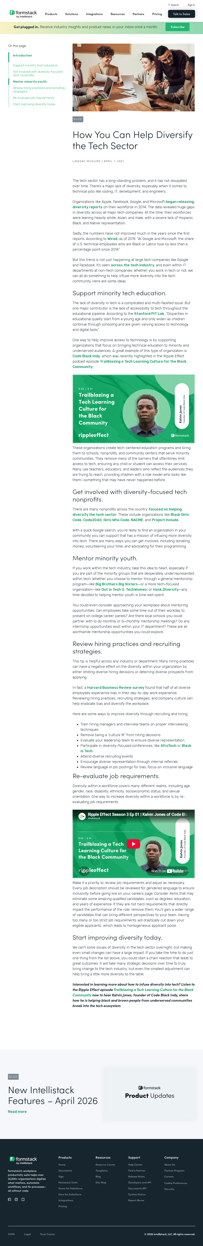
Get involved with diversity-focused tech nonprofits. (37, 73)
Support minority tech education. (36, 65)
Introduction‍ (22, 55)
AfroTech (168, 745)
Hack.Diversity (166, 589)
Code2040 (92, 520)
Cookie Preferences (175, 1183)
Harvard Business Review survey (115, 687)
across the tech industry (132, 265)
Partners (138, 14)
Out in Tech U (113, 589)
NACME (137, 520)
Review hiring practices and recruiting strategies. (39, 89)
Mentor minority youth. (30, 81)
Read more (17, 1111)
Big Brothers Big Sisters (117, 584)
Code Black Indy (86, 356)
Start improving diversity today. (34, 104)
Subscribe (177, 27)
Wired (112, 239)
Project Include (165, 520)
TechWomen (136, 589)
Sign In (191, 4)
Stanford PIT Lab (149, 314)
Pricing (157, 14)
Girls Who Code (116, 520)
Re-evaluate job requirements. (34, 98)
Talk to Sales (181, 14)
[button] (51, 14)
